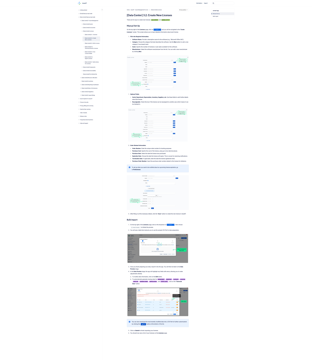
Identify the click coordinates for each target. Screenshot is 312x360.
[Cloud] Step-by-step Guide (86, 13)
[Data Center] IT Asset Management (90, 20)
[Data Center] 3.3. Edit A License (92, 43)
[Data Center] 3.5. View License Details (90, 52)
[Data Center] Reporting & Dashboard (90, 84)
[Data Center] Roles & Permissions (89, 88)
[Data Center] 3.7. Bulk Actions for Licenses (92, 62)
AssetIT (84, 3)
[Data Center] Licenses (88, 31)
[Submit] (213, 3)
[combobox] (223, 3)
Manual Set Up (216, 13)
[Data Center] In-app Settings (88, 95)
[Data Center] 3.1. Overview (91, 34)
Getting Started (83, 10)
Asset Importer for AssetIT (86, 98)
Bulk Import (215, 16)
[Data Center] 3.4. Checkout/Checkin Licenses (91, 47)
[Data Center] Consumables (89, 70)
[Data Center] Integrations (87, 91)
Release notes (83, 116)
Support (206, 3)
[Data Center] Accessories (89, 27)
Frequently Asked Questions (86, 119)
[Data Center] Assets (88, 24)
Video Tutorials (83, 112)
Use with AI (183, 10)
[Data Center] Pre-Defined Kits (90, 74)
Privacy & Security (84, 102)
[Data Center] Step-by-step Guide (87, 17)
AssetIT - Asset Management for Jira (139, 9)
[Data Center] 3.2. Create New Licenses (90, 39)
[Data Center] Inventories (87, 81)
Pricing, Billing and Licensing (86, 105)
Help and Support (84, 123)
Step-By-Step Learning (85, 109)
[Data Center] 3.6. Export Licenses (89, 57)
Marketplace (199, 3)
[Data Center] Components (89, 67)
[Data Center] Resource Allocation (89, 77)
